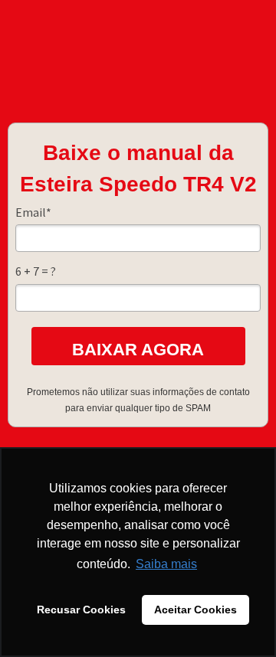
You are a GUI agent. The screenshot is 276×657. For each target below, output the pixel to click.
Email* (33, 212)
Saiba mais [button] (166, 563)
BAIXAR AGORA (138, 349)
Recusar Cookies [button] (81, 609)
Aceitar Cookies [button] (195, 609)
